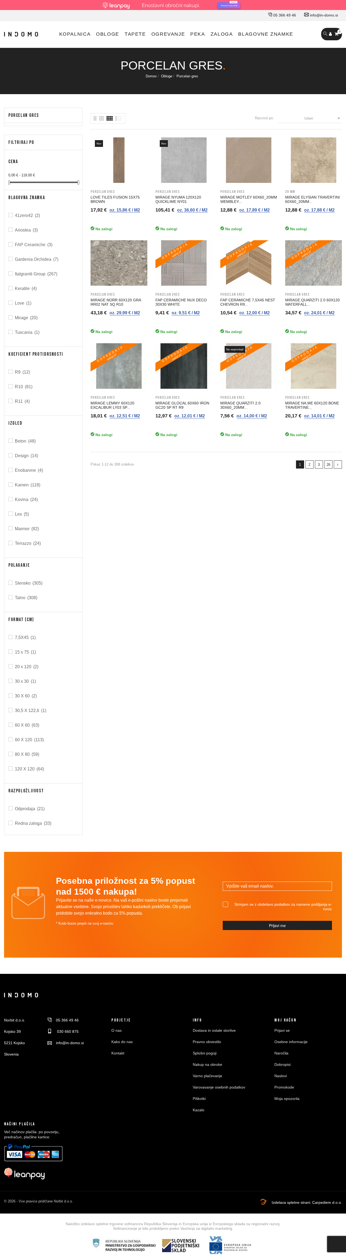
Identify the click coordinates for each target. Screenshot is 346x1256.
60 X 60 (27, 725)
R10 (23, 386)
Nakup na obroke (207, 1064)
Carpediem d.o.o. (327, 1202)
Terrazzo (28, 543)
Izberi (323, 118)
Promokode (284, 1087)
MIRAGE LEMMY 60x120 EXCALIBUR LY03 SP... (112, 405)
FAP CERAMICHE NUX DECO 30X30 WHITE (181, 302)
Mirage (26, 317)
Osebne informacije (291, 1042)
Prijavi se (282, 1030)
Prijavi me (277, 925)
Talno (26, 597)
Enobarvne (29, 470)
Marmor (27, 528)
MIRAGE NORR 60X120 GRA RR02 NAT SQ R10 (116, 302)
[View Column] (101, 118)
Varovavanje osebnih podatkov (219, 1087)
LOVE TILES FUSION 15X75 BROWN (115, 199)
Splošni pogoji (205, 1053)
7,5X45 (25, 637)
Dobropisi (282, 1064)
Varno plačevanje (207, 1076)
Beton (25, 441)
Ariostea (26, 230)
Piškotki (199, 1098)
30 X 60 (26, 696)
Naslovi (280, 1076)
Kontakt (117, 1053)
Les (22, 514)
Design (26, 455)
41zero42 (27, 215)
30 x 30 (25, 681)
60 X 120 (29, 739)
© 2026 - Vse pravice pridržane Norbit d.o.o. (38, 1201)
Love (23, 303)
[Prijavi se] (330, 34)
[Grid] (118, 118)
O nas (116, 1030)
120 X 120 (29, 769)
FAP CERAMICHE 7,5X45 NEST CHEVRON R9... (247, 302)
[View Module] (110, 118)
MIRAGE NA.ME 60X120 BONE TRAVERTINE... (312, 405)
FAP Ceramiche (33, 244)
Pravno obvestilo (207, 1042)
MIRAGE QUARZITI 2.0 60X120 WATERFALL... (312, 302)
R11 (22, 401)
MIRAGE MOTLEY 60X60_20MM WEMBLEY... (248, 199)
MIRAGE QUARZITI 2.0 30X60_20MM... (240, 405)
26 (328, 465)
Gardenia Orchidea (36, 259)
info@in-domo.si (323, 15)
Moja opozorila (287, 1098)
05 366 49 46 (284, 15)
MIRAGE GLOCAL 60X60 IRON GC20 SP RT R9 (182, 405)
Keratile (26, 288)
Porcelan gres (23, 115)
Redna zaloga (33, 823)
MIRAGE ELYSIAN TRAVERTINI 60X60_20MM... (312, 199)
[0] (336, 34)
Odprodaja (30, 808)
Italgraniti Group (36, 274)
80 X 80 (27, 754)
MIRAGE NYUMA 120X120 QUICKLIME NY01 (178, 199)
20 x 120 (26, 666)
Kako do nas (122, 1042)
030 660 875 (67, 1031)
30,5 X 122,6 (30, 710)
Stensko (28, 583)
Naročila (281, 1053)
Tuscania (27, 332)
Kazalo (198, 1110)
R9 (22, 372)
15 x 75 (25, 652)
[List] (95, 118)
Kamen (27, 485)
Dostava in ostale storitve (214, 1030)
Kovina (26, 499)
